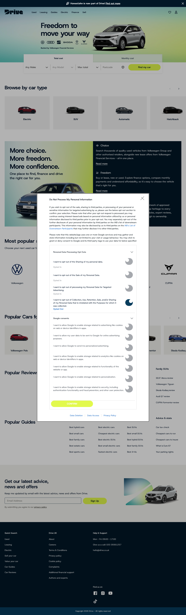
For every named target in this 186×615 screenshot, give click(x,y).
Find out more (113, 3)
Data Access (93, 415)
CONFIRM (72, 403)
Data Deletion (76, 415)
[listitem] (93, 252)
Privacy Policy (110, 415)
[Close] (143, 199)
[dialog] (93, 307)
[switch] (129, 261)
